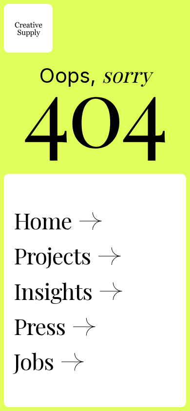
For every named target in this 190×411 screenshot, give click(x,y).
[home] (28, 28)
